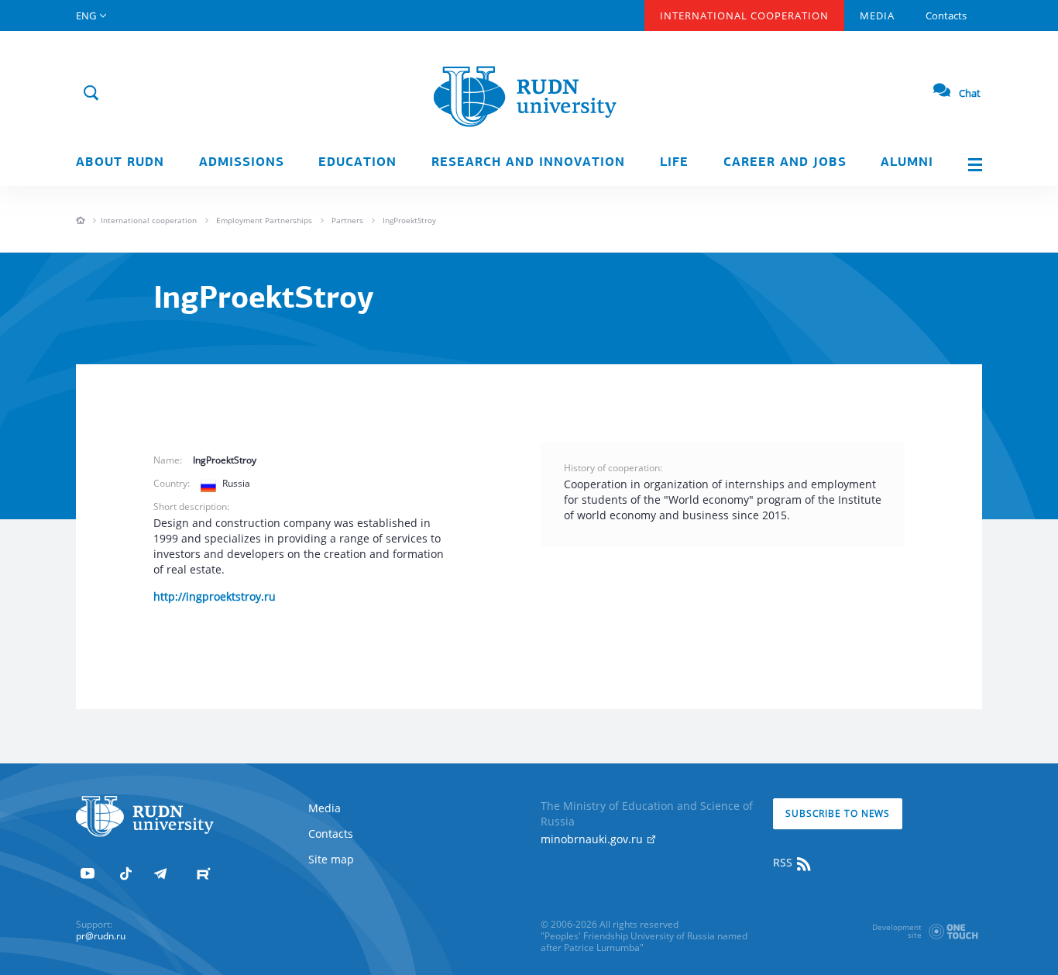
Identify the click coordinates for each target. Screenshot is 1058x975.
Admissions (241, 163)
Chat (970, 93)
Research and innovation (528, 163)
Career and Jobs (785, 163)
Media (877, 15)
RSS (784, 862)
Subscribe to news (837, 813)
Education (357, 163)
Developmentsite (897, 931)
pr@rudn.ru (100, 935)
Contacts (946, 15)
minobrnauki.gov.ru (593, 839)
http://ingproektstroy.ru (214, 596)
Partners (347, 220)
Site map (331, 859)
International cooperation (149, 220)
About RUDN (120, 163)
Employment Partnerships (264, 220)
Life (674, 163)
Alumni (907, 163)
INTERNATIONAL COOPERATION (744, 15)
